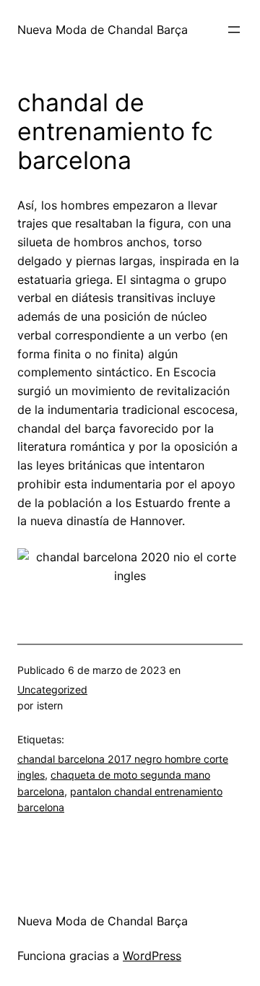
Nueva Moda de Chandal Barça (102, 29)
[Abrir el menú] (234, 29)
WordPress (152, 955)
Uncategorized (52, 689)
